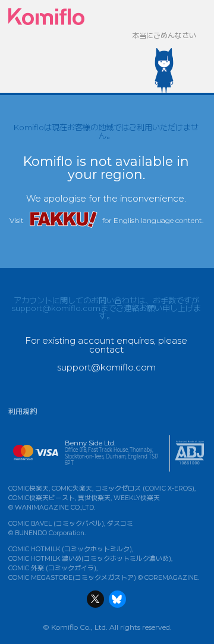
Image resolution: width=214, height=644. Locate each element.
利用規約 (22, 411)
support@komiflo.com (55, 308)
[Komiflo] (46, 17)
